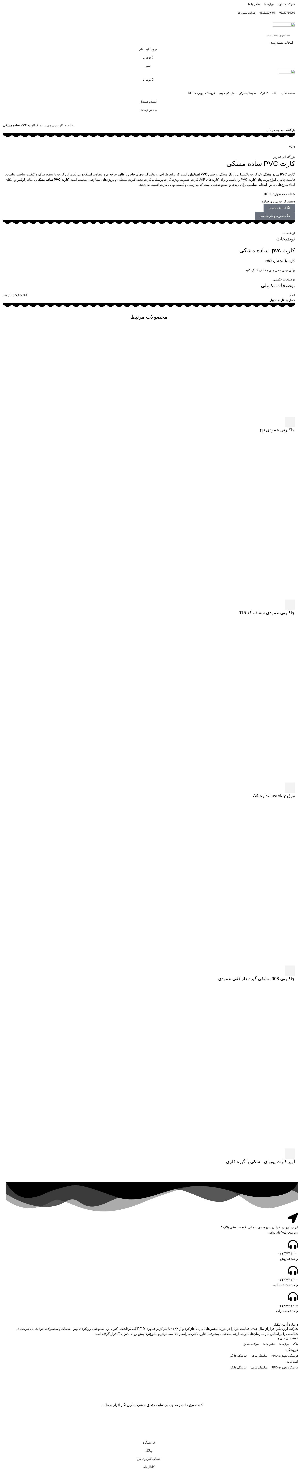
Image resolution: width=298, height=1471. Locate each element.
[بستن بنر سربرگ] (293, 1418)
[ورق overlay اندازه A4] (214, 701)
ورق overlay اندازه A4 (274, 795)
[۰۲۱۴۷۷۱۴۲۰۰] (293, 1244)
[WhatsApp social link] (149, 20)
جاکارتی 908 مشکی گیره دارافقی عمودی (256, 978)
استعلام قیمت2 (149, 110)
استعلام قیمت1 (149, 101)
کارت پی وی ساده (52, 125)
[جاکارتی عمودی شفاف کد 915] (214, 518)
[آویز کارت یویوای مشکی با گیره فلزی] (214, 1067)
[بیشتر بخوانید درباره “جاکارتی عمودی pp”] (290, 422)
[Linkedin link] (153, 20)
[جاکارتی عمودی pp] (266, 370)
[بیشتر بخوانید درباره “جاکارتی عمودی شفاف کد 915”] (290, 605)
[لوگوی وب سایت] (284, 26)
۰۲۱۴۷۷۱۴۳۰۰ (288, 1279)
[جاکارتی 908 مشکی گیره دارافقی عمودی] (214, 884)
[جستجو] (9, 38)
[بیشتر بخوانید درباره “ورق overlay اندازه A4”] (290, 788)
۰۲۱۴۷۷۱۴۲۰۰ (288, 1253)
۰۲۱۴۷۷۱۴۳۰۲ (288, 1306)
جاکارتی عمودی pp (277, 429)
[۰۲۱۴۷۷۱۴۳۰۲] (293, 1296)
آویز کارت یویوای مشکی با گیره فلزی (260, 1161)
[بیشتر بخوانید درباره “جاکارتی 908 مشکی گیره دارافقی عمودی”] (290, 971)
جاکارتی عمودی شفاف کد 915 (267, 612)
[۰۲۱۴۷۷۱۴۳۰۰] (293, 1270)
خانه (70, 125)
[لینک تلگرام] (144, 20)
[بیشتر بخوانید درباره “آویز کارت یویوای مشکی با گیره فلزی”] (290, 1153)
